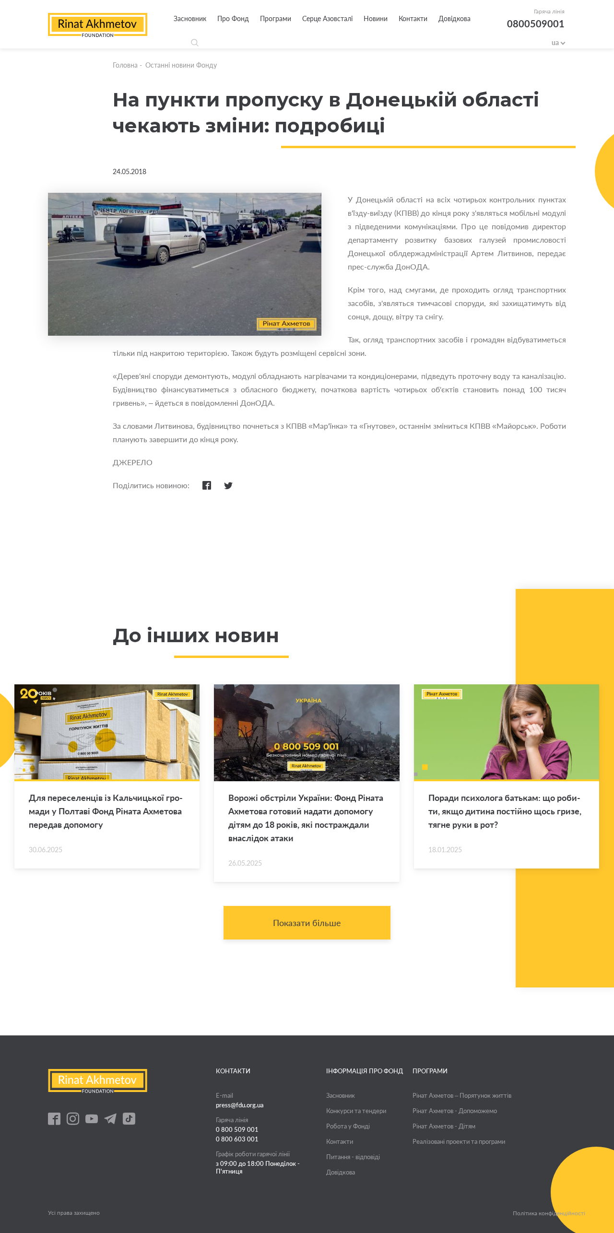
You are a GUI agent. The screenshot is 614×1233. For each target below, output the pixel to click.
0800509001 (536, 23)
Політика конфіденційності (549, 1213)
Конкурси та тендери (356, 1111)
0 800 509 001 (237, 1129)
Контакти (413, 18)
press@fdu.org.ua (240, 1105)
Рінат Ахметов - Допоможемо (455, 1111)
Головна (125, 65)
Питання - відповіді (353, 1157)
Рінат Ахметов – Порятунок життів (462, 1095)
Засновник (190, 18)
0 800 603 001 (237, 1139)
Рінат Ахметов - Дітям (444, 1126)
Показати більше (307, 922)
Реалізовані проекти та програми (459, 1141)
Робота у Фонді (348, 1126)
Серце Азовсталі (327, 18)
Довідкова (454, 18)
